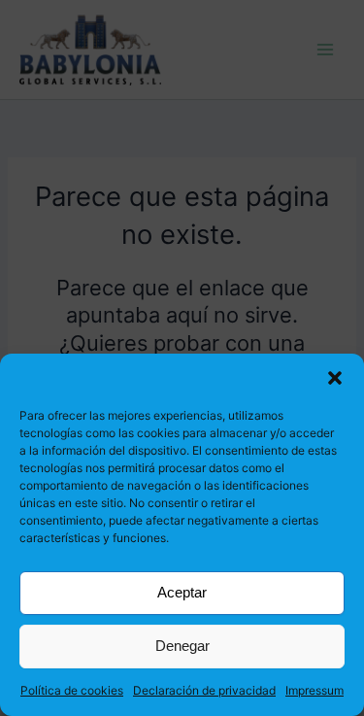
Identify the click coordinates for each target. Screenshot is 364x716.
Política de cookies (71, 690)
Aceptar (182, 592)
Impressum (314, 690)
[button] (335, 378)
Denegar (182, 645)
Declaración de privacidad (204, 690)
